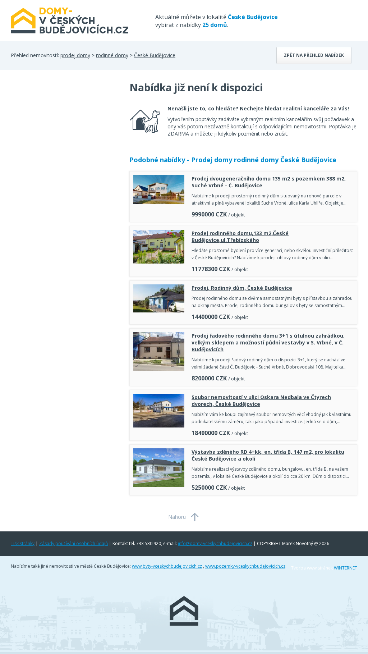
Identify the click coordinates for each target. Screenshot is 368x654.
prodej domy (75, 55)
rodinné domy (112, 55)
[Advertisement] (65, 138)
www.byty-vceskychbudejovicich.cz (167, 566)
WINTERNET (345, 568)
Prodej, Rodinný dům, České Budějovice (242, 287)
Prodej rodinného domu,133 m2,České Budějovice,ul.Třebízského (240, 236)
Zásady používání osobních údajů (73, 543)
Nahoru (177, 516)
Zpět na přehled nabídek (314, 55)
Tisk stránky (22, 543)
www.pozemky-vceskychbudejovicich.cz (245, 566)
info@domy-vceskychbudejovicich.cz (215, 543)
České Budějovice (154, 55)
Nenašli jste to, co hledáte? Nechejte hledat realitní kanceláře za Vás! (258, 108)
